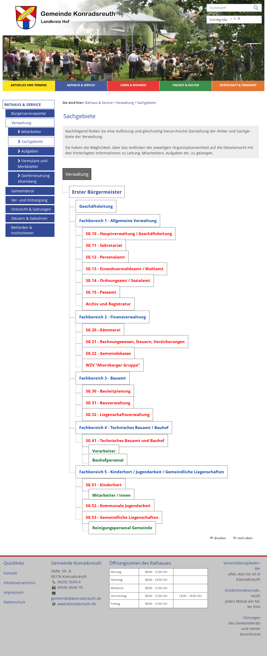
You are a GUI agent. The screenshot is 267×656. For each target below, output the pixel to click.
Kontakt (10, 573)
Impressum (13, 592)
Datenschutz (15, 602)
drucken (220, 538)
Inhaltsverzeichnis (19, 582)
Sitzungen (251, 617)
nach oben (244, 538)
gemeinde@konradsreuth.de (76, 598)
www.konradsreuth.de (76, 603)
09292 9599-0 (69, 581)
